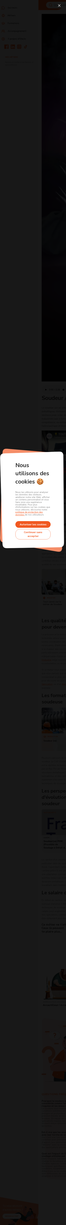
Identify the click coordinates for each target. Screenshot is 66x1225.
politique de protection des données (29, 513)
